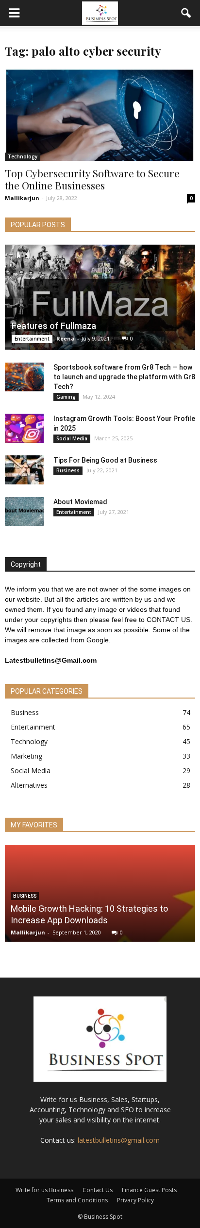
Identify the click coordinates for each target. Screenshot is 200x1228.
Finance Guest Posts (149, 1190)
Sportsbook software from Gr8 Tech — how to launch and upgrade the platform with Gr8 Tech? (124, 376)
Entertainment (32, 338)
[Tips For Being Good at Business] (24, 469)
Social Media (71, 438)
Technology (22, 156)
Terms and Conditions (77, 1200)
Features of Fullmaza (54, 326)
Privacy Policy (135, 1200)
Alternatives (29, 785)
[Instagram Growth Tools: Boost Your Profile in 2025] (24, 428)
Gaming (66, 396)
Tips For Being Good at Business (105, 460)
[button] (186, 13)
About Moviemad (80, 502)
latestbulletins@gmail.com (119, 1140)
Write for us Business (44, 1190)
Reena (65, 338)
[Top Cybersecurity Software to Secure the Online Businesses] (100, 114)
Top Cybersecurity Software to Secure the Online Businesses (92, 179)
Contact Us (98, 1190)
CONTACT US (168, 619)
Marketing (26, 756)
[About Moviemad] (24, 511)
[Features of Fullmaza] (100, 297)
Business (68, 470)
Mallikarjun (22, 198)
